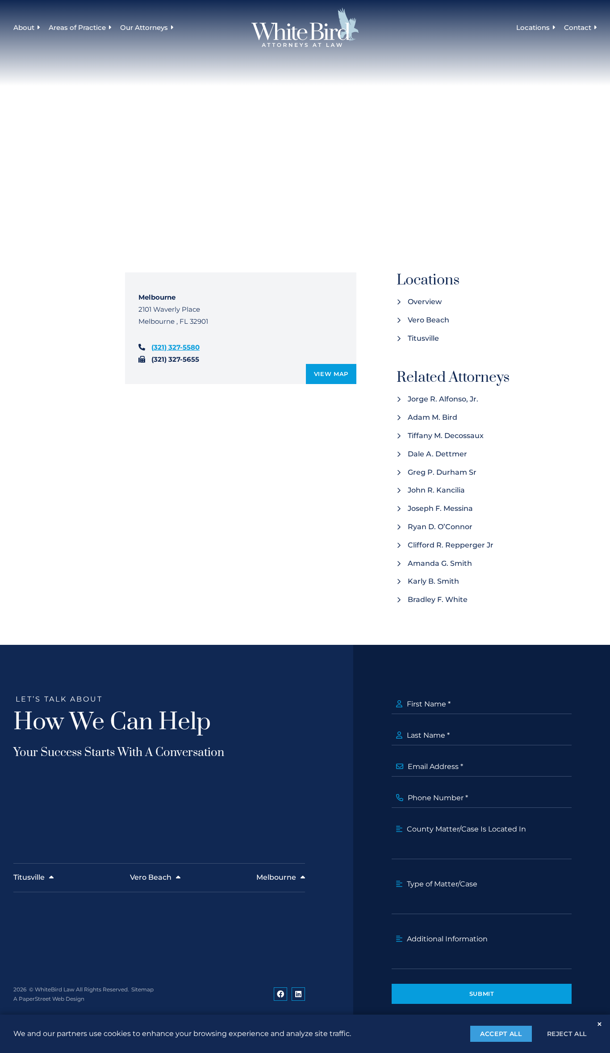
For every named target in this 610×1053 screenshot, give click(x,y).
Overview (425, 301)
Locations (533, 27)
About (23, 27)
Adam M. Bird (432, 417)
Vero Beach (428, 320)
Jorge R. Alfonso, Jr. (443, 399)
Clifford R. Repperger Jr (450, 545)
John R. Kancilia (436, 490)
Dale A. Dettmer (437, 454)
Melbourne (276, 877)
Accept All (501, 1034)
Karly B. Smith (433, 581)
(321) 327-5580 (175, 347)
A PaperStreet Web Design (48, 998)
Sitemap (142, 989)
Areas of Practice (77, 27)
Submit (481, 993)
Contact (577, 27)
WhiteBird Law (55, 989)
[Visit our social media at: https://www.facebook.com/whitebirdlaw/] (280, 994)
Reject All (567, 1034)
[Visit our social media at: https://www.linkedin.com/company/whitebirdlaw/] (298, 994)
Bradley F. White (438, 599)
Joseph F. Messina (440, 508)
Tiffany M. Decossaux (446, 435)
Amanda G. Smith (440, 563)
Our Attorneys (144, 27)
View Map (331, 373)
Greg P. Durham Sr (442, 472)
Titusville (423, 338)
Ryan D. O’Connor (440, 526)
